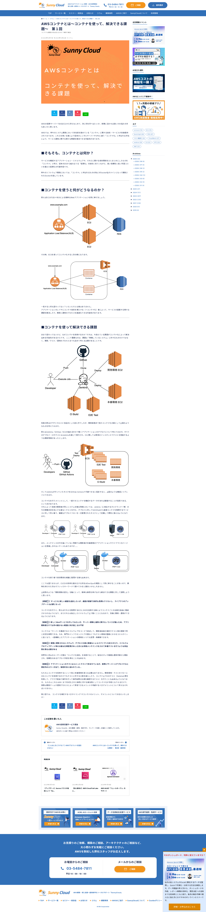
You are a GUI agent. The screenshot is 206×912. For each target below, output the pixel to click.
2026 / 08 (140, 161)
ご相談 (132, 869)
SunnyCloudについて (138, 13)
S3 (148, 142)
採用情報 (154, 13)
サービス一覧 (60, 13)
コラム (99, 13)
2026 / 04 (140, 175)
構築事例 (109, 13)
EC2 (149, 130)
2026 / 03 (140, 178)
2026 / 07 (139, 165)
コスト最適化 (139, 138)
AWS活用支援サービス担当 (67, 724)
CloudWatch (154, 138)
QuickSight (139, 134)
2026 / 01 (139, 185)
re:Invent (138, 130)
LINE (85, 114)
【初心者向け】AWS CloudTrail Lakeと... (85, 789)
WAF (137, 146)
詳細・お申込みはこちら (184, 907)
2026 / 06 (140, 168)
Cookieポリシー (155, 900)
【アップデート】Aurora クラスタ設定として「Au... (56, 789)
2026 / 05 (139, 172)
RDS (150, 134)
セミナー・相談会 (76, 13)
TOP (50, 13)
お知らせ (89, 13)
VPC (157, 142)
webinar (138, 142)
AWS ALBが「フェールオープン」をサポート (113, 789)
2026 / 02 (140, 182)
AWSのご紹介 (121, 13)
